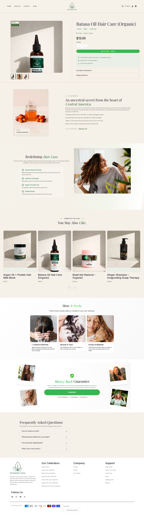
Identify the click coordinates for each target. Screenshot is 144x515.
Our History (76, 473)
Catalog (17, 6)
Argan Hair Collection (48, 470)
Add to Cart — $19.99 (108, 51)
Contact (27, 6)
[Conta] (132, 6)
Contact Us (108, 473)
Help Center (109, 467)
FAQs (107, 476)
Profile (75, 470)
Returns (107, 483)
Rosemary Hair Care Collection (51, 486)
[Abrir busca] (122, 6)
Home (9, 6)
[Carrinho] (136, 6)
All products (45, 467)
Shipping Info (109, 479)
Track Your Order (110, 470)
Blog (35, 6)
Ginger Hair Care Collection (50, 483)
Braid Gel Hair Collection (49, 476)
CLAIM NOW (72, 392)
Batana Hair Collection (48, 473)
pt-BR (127, 6)
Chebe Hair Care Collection (50, 479)
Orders (75, 467)
